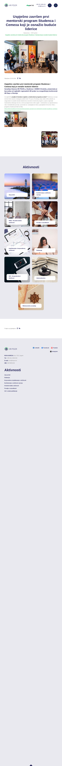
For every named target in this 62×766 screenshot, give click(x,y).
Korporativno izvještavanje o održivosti (15, 380)
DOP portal (34, 33)
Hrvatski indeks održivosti (11, 385)
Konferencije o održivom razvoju (13, 383)
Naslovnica (26, 33)
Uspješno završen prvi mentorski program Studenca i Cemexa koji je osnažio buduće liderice (31, 35)
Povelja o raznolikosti (10, 388)
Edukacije (7, 377)
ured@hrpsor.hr (42, 6)
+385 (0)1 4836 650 (41, 4)
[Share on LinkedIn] (20, 78)
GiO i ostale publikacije (10, 391)
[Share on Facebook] (17, 78)
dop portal (7, 375)
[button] (49, 139)
